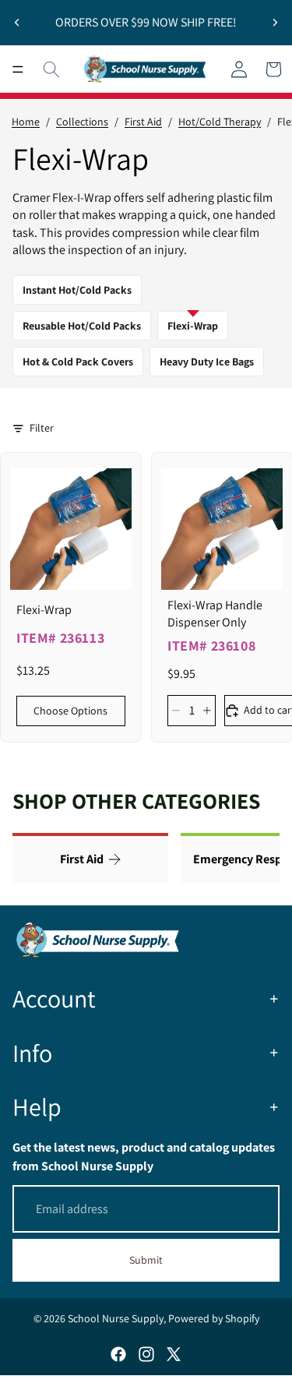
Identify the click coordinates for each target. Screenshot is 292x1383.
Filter (42, 428)
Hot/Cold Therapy (219, 122)
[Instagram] (146, 1354)
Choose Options (70, 711)
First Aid (143, 122)
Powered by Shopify (213, 1318)
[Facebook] (118, 1354)
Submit (146, 1260)
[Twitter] (173, 1354)
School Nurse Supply (116, 1318)
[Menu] (18, 69)
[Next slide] (275, 22)
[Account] (239, 69)
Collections (82, 122)
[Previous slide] (17, 22)
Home (26, 122)
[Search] (51, 69)
